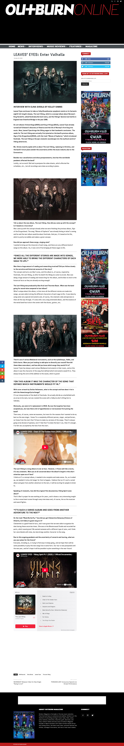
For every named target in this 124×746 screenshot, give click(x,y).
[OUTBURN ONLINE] (62, 10)
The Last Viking (46, 674)
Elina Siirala (30, 674)
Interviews (36, 46)
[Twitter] (120, 1)
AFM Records (22, 674)
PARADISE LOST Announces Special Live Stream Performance (64, 683)
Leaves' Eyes (38, 674)
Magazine (91, 46)
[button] (112, 1)
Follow (107, 62)
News (21, 46)
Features (75, 46)
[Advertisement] (62, 31)
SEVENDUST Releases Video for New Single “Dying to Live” (27, 683)
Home (12, 46)
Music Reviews (56, 46)
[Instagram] (117, 1)
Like (108, 59)
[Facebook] (114, 1)
